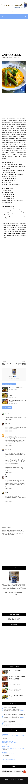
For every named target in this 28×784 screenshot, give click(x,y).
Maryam (7, 423)
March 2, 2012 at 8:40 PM (11, 450)
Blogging (6, 781)
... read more (21, 710)
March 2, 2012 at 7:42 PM (10, 414)
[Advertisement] (14, 35)
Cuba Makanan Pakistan (8, 759)
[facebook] (12, 11)
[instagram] (15, 11)
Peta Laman (13, 779)
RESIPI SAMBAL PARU (9, 721)
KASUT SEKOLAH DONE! (8, 754)
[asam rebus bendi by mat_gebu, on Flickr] (14, 93)
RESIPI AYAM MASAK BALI (15, 689)
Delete (10, 419)
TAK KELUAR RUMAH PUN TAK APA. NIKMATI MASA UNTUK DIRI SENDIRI (13, 736)
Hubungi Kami (20, 779)
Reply (7, 419)
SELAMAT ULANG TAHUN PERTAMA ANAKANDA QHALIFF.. (17, 677)
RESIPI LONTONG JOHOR (15, 670)
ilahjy (6, 476)
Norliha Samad (9, 435)
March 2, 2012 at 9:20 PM (11, 494)
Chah (6, 492)
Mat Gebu (5, 57)
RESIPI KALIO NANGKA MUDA (16, 387)
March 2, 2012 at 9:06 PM (11, 478)
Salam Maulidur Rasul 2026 (9, 742)
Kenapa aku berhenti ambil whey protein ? (13, 748)
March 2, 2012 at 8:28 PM (11, 436)
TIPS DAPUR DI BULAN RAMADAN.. (17, 682)
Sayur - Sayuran (8, 52)
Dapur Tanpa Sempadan (19, 781)
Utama (6, 779)
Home (3, 52)
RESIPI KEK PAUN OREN (10, 707)
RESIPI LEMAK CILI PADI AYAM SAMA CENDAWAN (17, 400)
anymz (7, 413)
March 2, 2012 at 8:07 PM (11, 425)
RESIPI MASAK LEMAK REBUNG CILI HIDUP (17, 394)
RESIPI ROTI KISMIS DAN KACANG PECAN (14, 714)
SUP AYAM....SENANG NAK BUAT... (16, 695)
